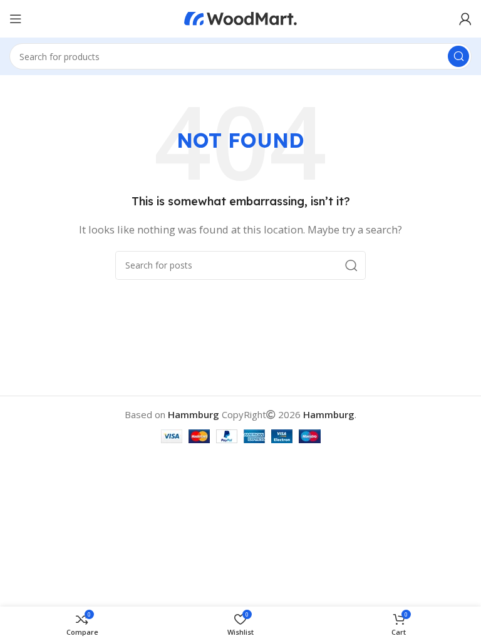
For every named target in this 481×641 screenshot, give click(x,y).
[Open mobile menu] (15, 18)
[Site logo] (240, 17)
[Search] (458, 56)
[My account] (465, 18)
